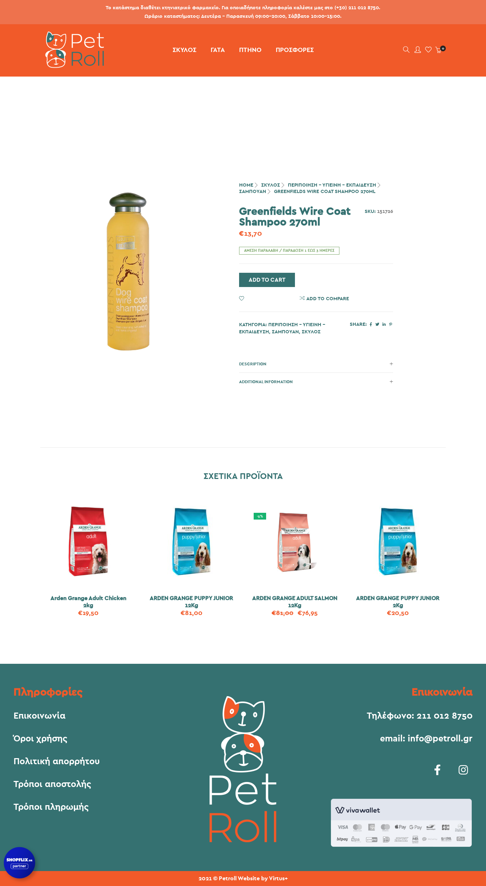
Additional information (266, 382)
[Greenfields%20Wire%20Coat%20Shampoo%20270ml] (371, 324)
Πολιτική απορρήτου (57, 762)
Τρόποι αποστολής (52, 784)
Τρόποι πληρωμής (51, 807)
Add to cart (267, 280)
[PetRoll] (72, 65)
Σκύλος (270, 185)
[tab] (316, 364)
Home (246, 185)
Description (252, 364)
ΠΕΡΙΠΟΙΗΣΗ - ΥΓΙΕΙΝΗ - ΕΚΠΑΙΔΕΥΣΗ (332, 185)
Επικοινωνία (39, 716)
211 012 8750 (444, 716)
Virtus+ (278, 878)
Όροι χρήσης (40, 739)
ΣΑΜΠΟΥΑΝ (252, 191)
